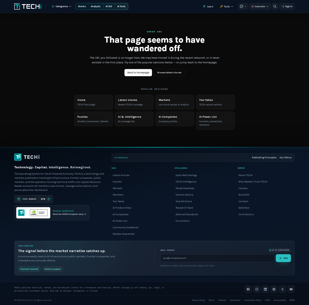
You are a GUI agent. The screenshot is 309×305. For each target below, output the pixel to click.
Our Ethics (285, 157)
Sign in (288, 6)
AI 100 (109, 6)
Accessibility (280, 300)
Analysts (95, 6)
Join (285, 257)
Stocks (82, 6)
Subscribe (260, 6)
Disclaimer (235, 300)
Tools (227, 6)
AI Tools (121, 6)
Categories (62, 6)
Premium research (29, 269)
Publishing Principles (264, 157)
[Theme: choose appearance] (243, 6)
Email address (167, 250)
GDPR (292, 300)
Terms (212, 300)
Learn (210, 6)
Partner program (53, 269)
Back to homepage (138, 72)
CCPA (267, 300)
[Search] (275, 6)
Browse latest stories (169, 72)
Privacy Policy (198, 300)
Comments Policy (252, 300)
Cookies (222, 300)
